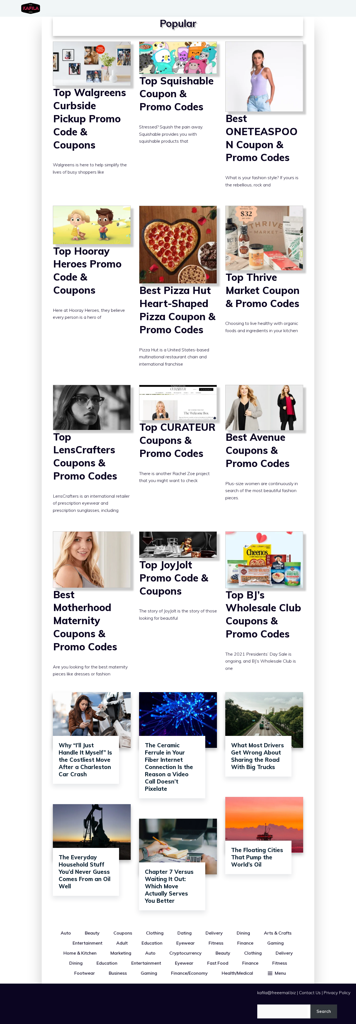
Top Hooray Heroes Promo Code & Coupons (92, 291)
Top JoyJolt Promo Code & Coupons (178, 609)
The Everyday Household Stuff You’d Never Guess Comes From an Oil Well (84, 872)
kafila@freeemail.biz (276, 992)
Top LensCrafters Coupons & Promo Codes (92, 454)
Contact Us (310, 992)
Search (324, 1011)
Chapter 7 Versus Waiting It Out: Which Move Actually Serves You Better (169, 886)
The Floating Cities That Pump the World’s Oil (257, 857)
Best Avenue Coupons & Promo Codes (264, 454)
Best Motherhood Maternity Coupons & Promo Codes (92, 609)
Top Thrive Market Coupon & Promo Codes (264, 291)
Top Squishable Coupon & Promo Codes (178, 120)
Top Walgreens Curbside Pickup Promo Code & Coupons (92, 120)
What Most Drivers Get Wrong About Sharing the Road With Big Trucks (257, 756)
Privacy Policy (337, 992)
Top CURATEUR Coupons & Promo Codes (178, 454)
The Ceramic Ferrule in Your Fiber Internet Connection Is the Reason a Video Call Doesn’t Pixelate (169, 767)
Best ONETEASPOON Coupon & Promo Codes (264, 120)
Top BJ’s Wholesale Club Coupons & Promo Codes (264, 609)
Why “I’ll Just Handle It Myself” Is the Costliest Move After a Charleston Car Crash (85, 760)
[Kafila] (32, 8)
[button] (276, 973)
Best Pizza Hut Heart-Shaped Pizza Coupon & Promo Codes (178, 291)
